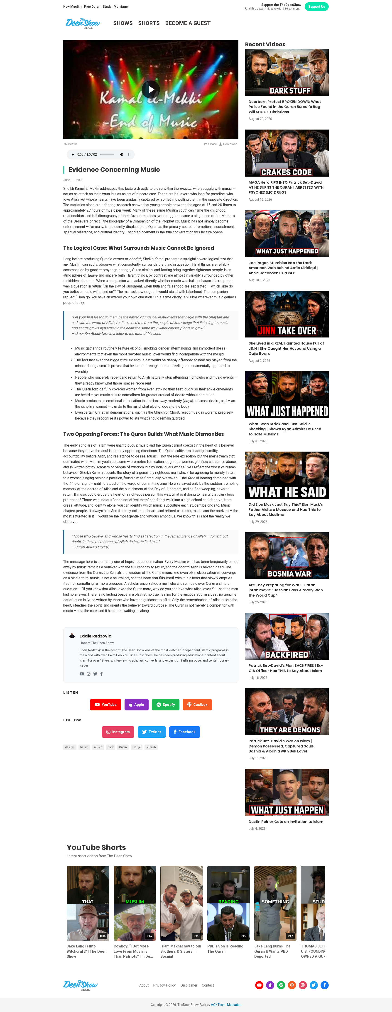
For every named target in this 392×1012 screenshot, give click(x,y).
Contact (208, 985)
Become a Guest (188, 23)
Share (212, 144)
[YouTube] (82, 674)
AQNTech (218, 1005)
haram (84, 747)
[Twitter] (95, 674)
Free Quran (92, 6)
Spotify (169, 704)
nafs (110, 747)
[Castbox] (292, 985)
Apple (139, 704)
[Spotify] (281, 985)
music (98, 747)
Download (230, 144)
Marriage (121, 6)
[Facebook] (101, 674)
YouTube (109, 704)
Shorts (149, 23)
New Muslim (72, 6)
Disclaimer (188, 985)
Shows (123, 23)
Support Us (316, 6)
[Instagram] (89, 674)
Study (107, 6)
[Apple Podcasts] (270, 985)
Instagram (121, 732)
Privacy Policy (164, 985)
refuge (136, 747)
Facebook (187, 732)
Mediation (234, 1005)
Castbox (200, 704)
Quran (123, 747)
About (144, 985)
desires (70, 747)
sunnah (151, 747)
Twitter (155, 732)
